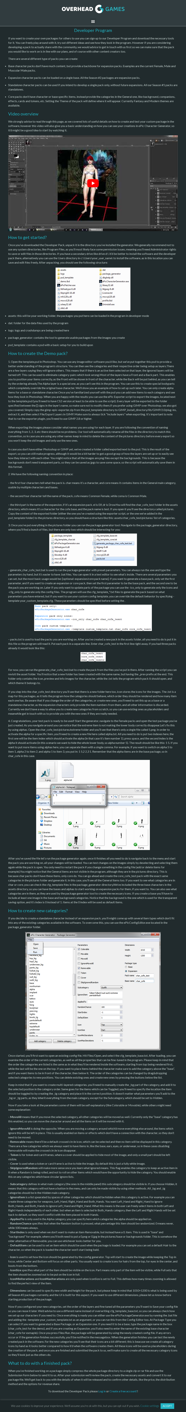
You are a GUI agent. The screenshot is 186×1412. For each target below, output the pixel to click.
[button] (93, 21)
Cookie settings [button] (149, 1405)
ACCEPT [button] (167, 1406)
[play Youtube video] (93, 183)
